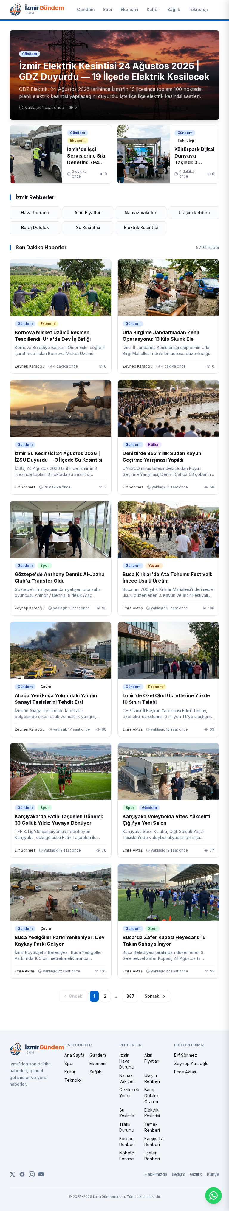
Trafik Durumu (126, 1127)
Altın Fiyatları (88, 212)
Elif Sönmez (185, 1055)
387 (130, 996)
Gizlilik (196, 1174)
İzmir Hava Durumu (126, 1061)
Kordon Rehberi (127, 1141)
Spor (107, 9)
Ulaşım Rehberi (194, 212)
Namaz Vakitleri (141, 212)
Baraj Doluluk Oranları (152, 1095)
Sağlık (173, 9)
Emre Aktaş (185, 1071)
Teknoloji (198, 9)
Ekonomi (129, 9)
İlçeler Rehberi (152, 1155)
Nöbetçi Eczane (127, 1155)
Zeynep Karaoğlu (191, 1063)
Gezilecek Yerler (129, 1092)
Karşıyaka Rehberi (153, 1141)
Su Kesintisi (88, 227)
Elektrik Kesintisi (141, 227)
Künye (213, 1174)
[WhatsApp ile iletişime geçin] (213, 1195)
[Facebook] (22, 1174)
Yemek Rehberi (152, 1127)
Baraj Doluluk (35, 227)
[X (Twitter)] (13, 1174)
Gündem (86, 9)
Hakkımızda (156, 1174)
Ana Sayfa (74, 1055)
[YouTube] (41, 1174)
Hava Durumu (35, 212)
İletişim (178, 1174)
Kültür (153, 9)
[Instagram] (32, 1174)
